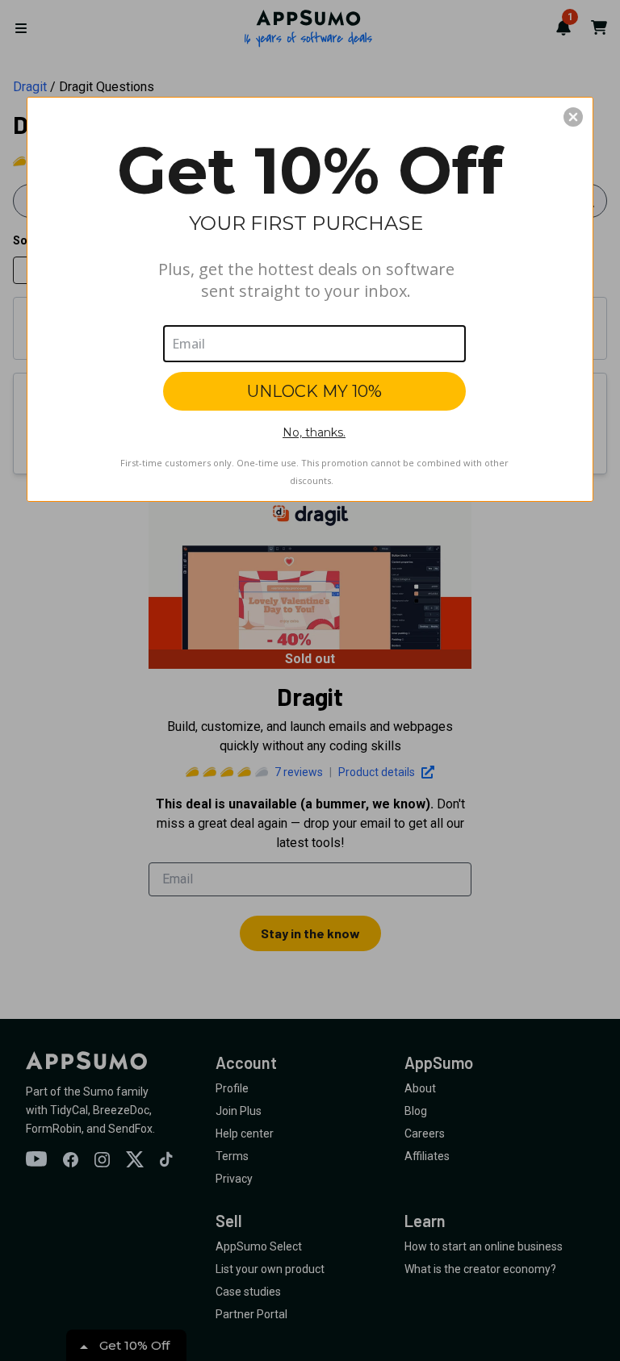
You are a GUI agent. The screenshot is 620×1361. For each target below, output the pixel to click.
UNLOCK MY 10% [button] (314, 391)
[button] (573, 117)
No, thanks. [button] (314, 432)
